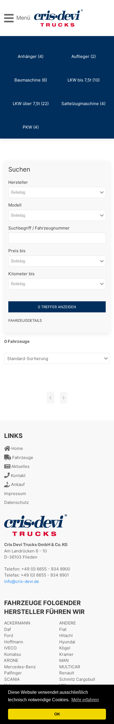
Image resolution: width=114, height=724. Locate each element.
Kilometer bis (21, 273)
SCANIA (12, 679)
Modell (15, 205)
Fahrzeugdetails (25, 320)
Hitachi (66, 635)
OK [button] (57, 714)
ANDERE (67, 623)
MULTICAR (69, 666)
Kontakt (17, 475)
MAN (64, 660)
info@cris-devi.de (21, 581)
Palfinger (13, 672)
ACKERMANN (17, 623)
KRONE (11, 660)
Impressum (15, 493)
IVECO (10, 648)
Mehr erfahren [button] (85, 699)
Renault (66, 672)
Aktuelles (20, 466)
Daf (7, 629)
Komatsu (12, 654)
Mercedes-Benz (20, 666)
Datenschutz (16, 502)
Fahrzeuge (22, 457)
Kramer (66, 654)
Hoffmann (13, 641)
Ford (8, 635)
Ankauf (17, 484)
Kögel (64, 648)
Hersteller (18, 182)
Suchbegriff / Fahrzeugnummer (39, 228)
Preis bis (16, 250)
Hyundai (67, 641)
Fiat (62, 629)
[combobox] (54, 192)
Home (16, 448)
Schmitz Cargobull (77, 679)
